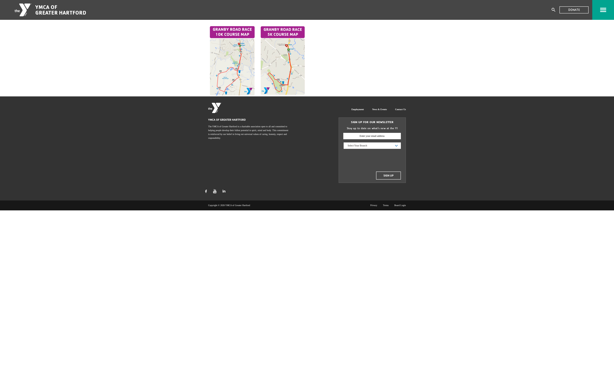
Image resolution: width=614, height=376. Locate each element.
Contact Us (400, 109)
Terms (386, 205)
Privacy (373, 205)
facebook (206, 191)
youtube (214, 191)
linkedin (224, 191)
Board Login (400, 205)
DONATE (574, 10)
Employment (357, 109)
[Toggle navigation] (603, 10)
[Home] (23, 10)
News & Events (379, 109)
